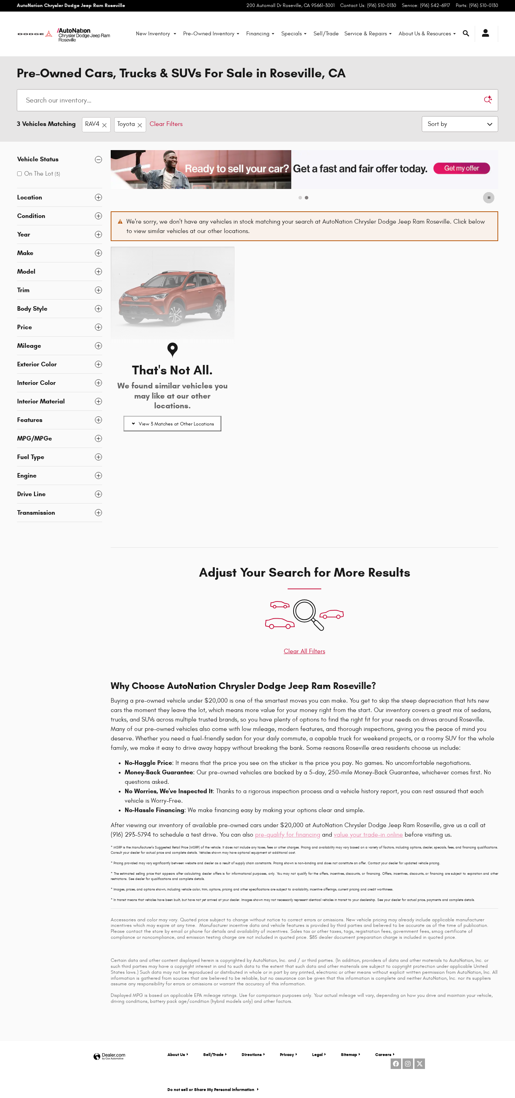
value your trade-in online (368, 834)
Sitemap (349, 1054)
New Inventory (153, 33)
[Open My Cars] (483, 34)
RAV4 (92, 124)
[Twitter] (419, 1063)
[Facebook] (396, 1063)
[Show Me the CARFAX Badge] (130, 460)
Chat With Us (142, 499)
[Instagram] (408, 1063)
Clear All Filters (304, 651)
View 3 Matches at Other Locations (176, 424)
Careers (383, 1054)
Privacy (287, 1054)
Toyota (126, 124)
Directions (252, 1054)
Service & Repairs (365, 33)
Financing (257, 33)
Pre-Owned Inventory (208, 33)
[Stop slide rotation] (489, 197)
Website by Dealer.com (109, 1057)
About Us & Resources (425, 33)
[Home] (35, 34)
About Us (176, 1054)
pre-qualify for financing (287, 834)
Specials (291, 33)
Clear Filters (166, 124)
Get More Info (143, 480)
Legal (317, 1054)
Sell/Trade (326, 33)
